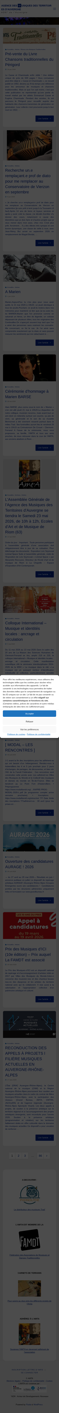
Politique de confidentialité (38, 734)
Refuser (29, 721)
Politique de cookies (16, 734)
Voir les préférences (29, 729)
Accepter (29, 713)
